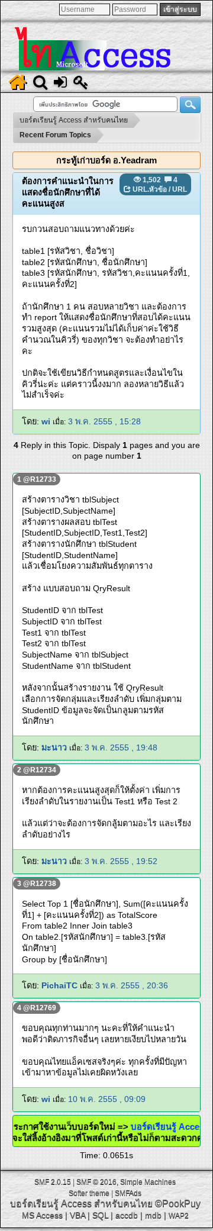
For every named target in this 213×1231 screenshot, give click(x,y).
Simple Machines (148, 1181)
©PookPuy (178, 1203)
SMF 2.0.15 (52, 1181)
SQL (100, 1215)
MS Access (42, 1215)
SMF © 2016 (96, 1181)
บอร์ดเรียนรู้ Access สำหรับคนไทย (81, 1203)
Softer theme (89, 1193)
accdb (126, 1215)
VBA (77, 1215)
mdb (153, 1215)
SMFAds (128, 1193)
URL (179, 189)
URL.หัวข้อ (150, 189)
